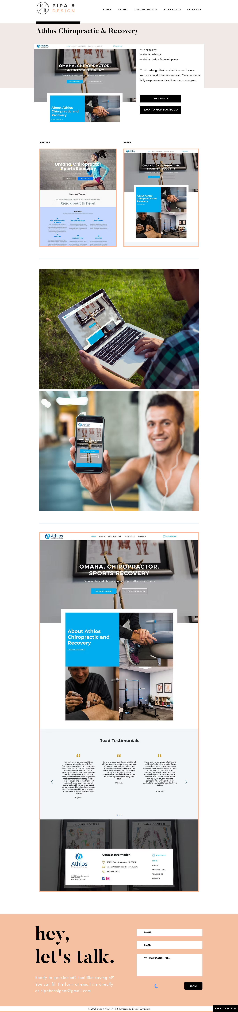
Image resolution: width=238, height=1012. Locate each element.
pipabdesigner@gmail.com (65, 990)
